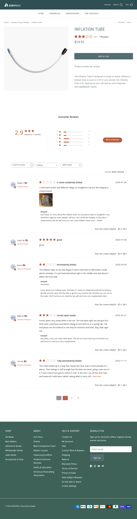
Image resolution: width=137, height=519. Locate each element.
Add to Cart (103, 56)
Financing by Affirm (43, 455)
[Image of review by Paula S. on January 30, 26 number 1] (46, 200)
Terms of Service (70, 468)
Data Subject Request (72, 477)
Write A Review (112, 139)
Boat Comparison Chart (45, 446)
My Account (67, 441)
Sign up (97, 458)
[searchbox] (20, 165)
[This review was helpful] (119, 385)
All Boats (9, 437)
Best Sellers (10, 441)
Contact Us (67, 437)
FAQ (64, 446)
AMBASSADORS (72, 13)
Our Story (38, 437)
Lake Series (10, 455)
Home (6, 22)
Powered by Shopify (28, 506)
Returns (65, 459)
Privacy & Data (69, 473)
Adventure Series (13, 446)
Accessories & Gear (14, 459)
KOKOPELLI (15, 506)
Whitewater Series (14, 450)
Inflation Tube (37, 22)
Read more (97, 376)
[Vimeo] (103, 466)
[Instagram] (95, 466)
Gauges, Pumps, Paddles (20, 22)
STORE (41, 13)
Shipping (66, 455)
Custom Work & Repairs (73, 450)
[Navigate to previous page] (58, 398)
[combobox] (47, 165)
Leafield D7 (84, 86)
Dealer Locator (41, 450)
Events (37, 441)
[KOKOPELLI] (12, 5)
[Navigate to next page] (78, 398)
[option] (36, 58)
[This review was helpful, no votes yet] (119, 229)
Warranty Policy (69, 464)
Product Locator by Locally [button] (87, 66)
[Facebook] (91, 466)
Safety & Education (42, 467)
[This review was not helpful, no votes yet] (124, 229)
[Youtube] (99, 466)
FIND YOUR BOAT (92, 13)
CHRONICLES (54, 13)
